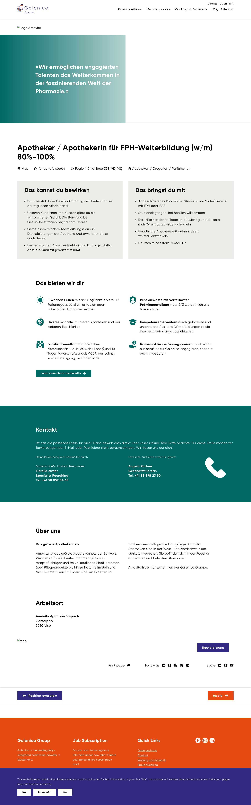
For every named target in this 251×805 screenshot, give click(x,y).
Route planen (213, 648)
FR (229, 3)
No (24, 792)
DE (221, 3)
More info (44, 792)
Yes (65, 792)
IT (233, 3)
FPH (147, 206)
